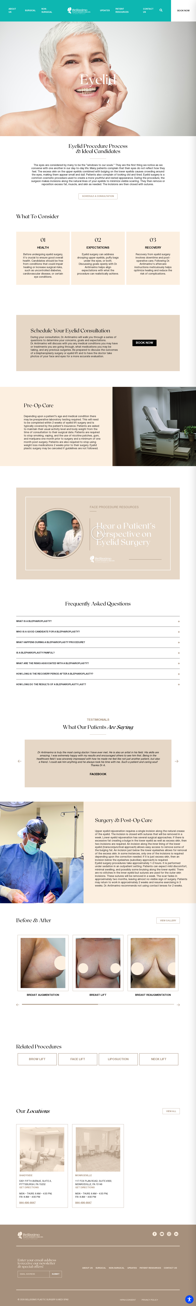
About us (12, 10)
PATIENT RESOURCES (122, 10)
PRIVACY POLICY (150, 1300)
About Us (87, 1268)
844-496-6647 (27, 1203)
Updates (132, 1268)
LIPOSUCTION (118, 1059)
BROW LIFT (37, 1059)
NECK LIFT (158, 1059)
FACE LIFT (77, 1059)
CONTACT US (148, 10)
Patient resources (150, 1268)
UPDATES (105, 11)
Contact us (170, 1268)
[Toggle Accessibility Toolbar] (189, 1299)
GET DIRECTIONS (29, 1188)
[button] (98, 533)
